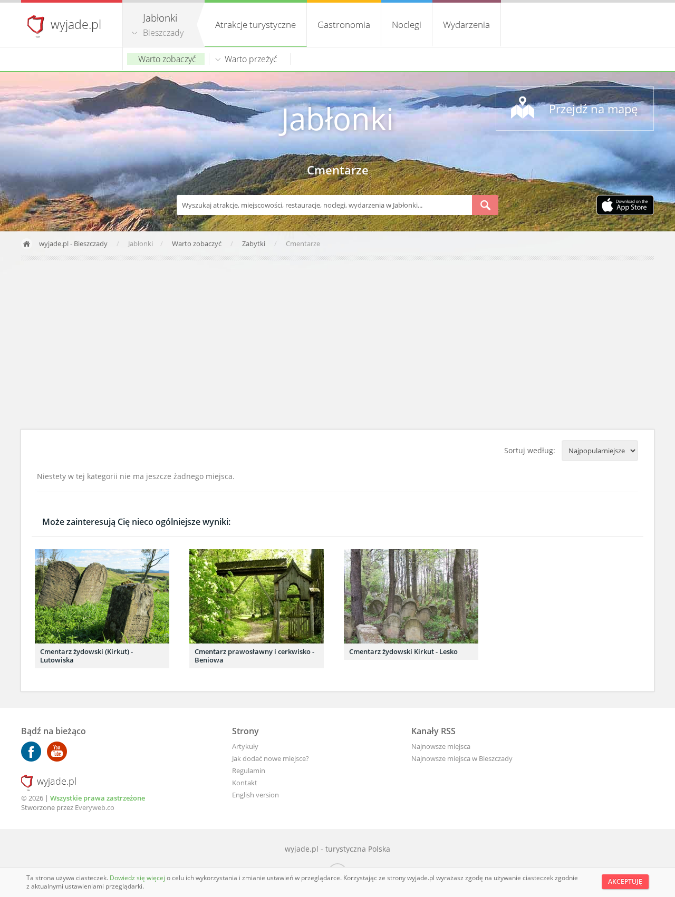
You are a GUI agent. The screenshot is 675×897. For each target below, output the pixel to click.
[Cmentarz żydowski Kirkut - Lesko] (411, 596)
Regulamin (248, 770)
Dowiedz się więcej (138, 877)
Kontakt (244, 782)
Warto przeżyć (251, 59)
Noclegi (406, 24)
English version (255, 794)
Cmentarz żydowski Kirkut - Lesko (403, 651)
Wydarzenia (466, 24)
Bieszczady (163, 32)
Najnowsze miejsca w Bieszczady (462, 758)
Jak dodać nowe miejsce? (270, 758)
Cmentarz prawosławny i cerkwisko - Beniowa (254, 655)
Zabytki (254, 243)
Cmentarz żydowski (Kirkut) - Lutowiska (86, 655)
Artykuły (245, 746)
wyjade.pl (76, 24)
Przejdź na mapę (593, 108)
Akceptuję (625, 881)
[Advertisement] (337, 344)
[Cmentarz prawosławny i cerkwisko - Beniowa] (256, 596)
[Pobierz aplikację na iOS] (625, 206)
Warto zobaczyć (167, 59)
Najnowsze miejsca (440, 746)
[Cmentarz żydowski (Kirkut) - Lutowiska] (102, 596)
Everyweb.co (94, 807)
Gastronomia (343, 24)
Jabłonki (337, 118)
